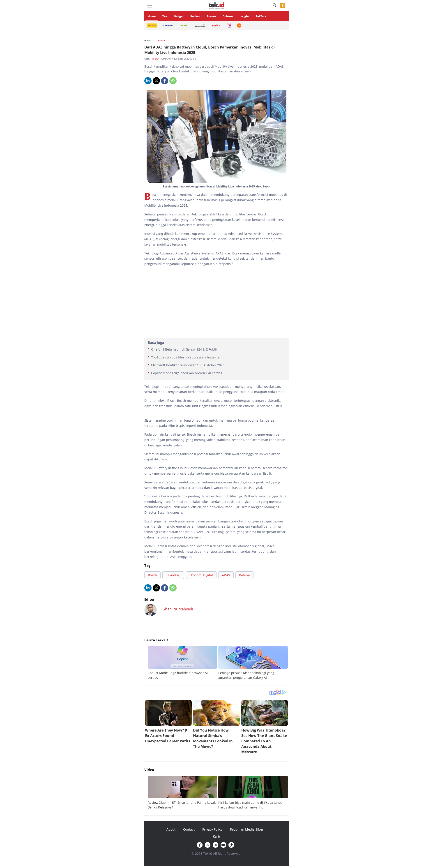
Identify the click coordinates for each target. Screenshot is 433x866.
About (170, 829)
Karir (216, 836)
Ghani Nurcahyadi (177, 609)
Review (195, 16)
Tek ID (155, 58)
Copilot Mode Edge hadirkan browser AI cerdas (186, 373)
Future (211, 16)
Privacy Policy (212, 829)
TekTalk (261, 16)
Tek (164, 16)
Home (152, 16)
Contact (189, 829)
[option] (183, 663)
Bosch (152, 575)
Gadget (179, 16)
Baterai (244, 575)
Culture (228, 16)
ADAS (226, 575)
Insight (244, 16)
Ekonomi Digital (201, 575)
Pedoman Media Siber (246, 829)
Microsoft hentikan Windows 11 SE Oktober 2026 (187, 365)
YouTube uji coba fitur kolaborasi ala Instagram (187, 357)
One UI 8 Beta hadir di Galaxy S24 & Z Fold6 (184, 349)
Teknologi (173, 575)
